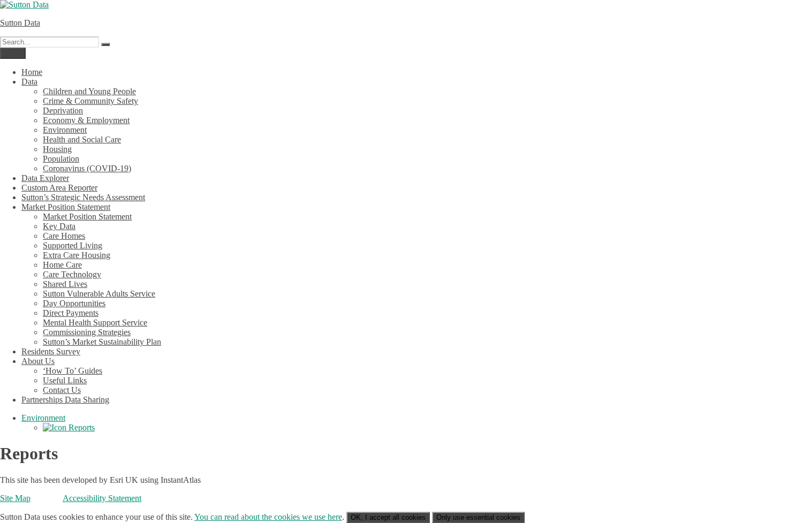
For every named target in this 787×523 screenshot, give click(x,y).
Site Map (15, 498)
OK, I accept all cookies (388, 517)
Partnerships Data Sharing (65, 399)
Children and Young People (89, 91)
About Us (38, 361)
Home (31, 72)
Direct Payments (71, 312)
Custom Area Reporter (59, 187)
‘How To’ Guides (72, 370)
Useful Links (65, 380)
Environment (65, 129)
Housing (57, 149)
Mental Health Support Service (95, 322)
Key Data (59, 226)
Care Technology (72, 274)
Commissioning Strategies (87, 332)
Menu (12, 53)
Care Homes (64, 235)
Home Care (62, 264)
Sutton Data (20, 22)
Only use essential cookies (478, 517)
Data (29, 81)
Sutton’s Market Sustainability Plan (102, 341)
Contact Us (62, 390)
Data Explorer (45, 178)
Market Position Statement (65, 206)
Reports (80, 427)
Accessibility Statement (102, 498)
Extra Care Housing (76, 255)
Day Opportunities (74, 303)
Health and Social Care (82, 139)
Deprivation (63, 110)
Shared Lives (65, 284)
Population (61, 158)
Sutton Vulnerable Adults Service (99, 293)
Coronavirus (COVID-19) (87, 168)
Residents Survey (50, 351)
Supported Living (72, 245)
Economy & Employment (86, 120)
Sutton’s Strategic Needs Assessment (83, 197)
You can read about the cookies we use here (268, 516)
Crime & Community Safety (90, 100)
